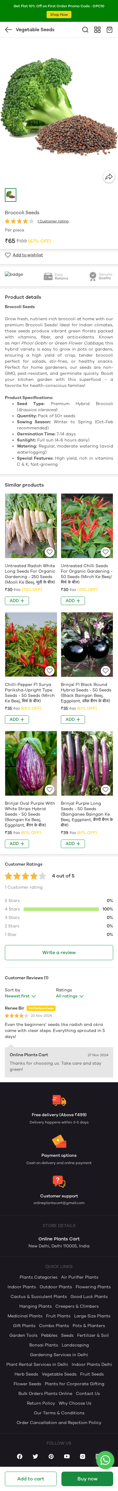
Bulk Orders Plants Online (45, 1393)
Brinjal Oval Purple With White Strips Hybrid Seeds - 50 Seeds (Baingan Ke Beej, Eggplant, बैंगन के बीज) (30, 814)
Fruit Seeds (92, 1374)
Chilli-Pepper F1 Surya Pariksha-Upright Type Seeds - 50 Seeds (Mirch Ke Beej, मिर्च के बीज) (30, 693)
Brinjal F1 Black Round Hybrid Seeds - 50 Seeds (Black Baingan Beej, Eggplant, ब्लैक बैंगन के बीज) (86, 693)
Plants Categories (38, 1277)
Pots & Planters (89, 1325)
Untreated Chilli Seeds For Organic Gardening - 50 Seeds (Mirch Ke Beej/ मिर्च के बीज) (87, 574)
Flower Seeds (27, 1383)
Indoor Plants (22, 1287)
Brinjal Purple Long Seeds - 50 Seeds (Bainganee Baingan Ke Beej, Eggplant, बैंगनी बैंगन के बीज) (87, 814)
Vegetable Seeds (59, 1374)
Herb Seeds (26, 1374)
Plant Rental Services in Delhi (37, 1364)
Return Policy (41, 1403)
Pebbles (49, 1335)
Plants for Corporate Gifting (74, 1383)
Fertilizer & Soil (93, 1335)
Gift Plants (24, 1325)
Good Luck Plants (89, 1296)
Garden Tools (23, 1335)
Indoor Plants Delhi (92, 1364)
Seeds (67, 1335)
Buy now (87, 1479)
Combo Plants (54, 1325)
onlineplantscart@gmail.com (59, 1203)
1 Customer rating (53, 221)
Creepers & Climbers (77, 1306)
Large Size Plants (92, 1316)
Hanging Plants (35, 1306)
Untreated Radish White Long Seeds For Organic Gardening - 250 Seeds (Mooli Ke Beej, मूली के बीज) (30, 574)
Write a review (59, 952)
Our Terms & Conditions (59, 1413)
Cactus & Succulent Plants (39, 1296)
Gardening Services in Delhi (59, 1354)
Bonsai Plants (43, 1345)
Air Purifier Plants (79, 1277)
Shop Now (59, 14)
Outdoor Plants (56, 1287)
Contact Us (88, 1393)
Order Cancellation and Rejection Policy (59, 1422)
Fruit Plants (58, 1316)
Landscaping (75, 1345)
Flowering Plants (93, 1287)
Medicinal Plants (25, 1316)
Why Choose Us (75, 1403)
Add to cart (30, 1479)
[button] (10, 195)
